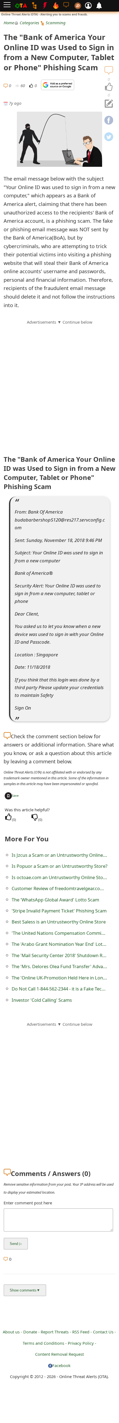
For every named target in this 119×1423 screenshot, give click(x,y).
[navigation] (108, 87)
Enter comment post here (28, 1202)
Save (15, 795)
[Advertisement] (59, 384)
